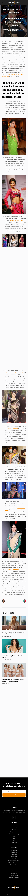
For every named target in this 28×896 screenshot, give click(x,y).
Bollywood (14, 828)
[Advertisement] (14, 308)
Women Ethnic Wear (14, 863)
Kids (14, 840)
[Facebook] (14, 817)
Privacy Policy (14, 875)
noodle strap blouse (12, 428)
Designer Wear (8, 11)
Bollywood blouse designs (15, 569)
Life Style (14, 11)
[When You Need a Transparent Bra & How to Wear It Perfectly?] (14, 623)
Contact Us (14, 873)
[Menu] (2, 2)
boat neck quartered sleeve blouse (14, 373)
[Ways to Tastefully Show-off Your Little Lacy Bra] (14, 646)
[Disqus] (14, 712)
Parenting (14, 856)
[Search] (25, 2)
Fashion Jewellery (14, 834)
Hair (14, 836)
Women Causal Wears (14, 860)
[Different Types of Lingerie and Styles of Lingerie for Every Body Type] (14, 670)
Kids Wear (14, 842)
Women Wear (16, 12)
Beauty (14, 826)
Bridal (14, 830)
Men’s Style (14, 852)
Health (14, 838)
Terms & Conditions (14, 877)
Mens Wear (14, 854)
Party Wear (14, 858)
